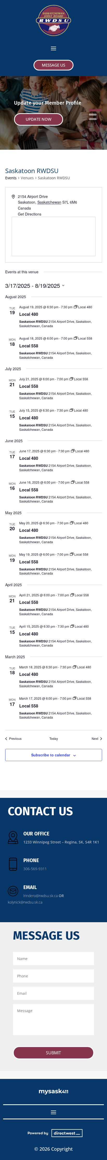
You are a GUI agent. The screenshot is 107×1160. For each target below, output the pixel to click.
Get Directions (29, 214)
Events (11, 177)
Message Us (53, 65)
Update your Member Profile (47, 103)
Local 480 (28, 314)
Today (53, 738)
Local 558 (28, 346)
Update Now (38, 119)
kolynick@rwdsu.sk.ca (25, 902)
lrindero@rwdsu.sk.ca (40, 895)
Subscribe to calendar (50, 754)
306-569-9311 (35, 868)
